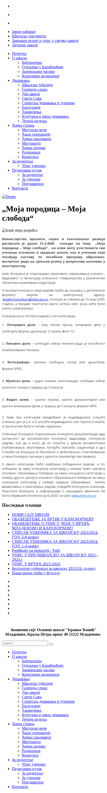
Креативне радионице (40, 76)
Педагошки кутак (27, 170)
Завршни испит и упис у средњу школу (45, 40)
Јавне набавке (24, 31)
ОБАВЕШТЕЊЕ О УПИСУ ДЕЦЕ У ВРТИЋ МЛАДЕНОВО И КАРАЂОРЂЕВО (50, 525)
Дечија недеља (34, 121)
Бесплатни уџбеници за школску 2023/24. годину (54, 568)
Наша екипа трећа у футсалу (36, 573)
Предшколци (33, 184)
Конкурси (30, 157)
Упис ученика (34, 166)
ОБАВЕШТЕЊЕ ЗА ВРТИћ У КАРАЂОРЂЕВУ (53, 519)
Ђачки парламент (37, 139)
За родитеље (22, 161)
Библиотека (32, 62)
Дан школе (31, 94)
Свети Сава (32, 98)
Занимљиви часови (38, 71)
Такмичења (31, 112)
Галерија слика (34, 89)
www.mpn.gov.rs (83, 495)
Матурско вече (34, 130)
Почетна (19, 53)
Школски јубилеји (37, 85)
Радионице (31, 152)
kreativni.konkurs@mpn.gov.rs (25, 299)
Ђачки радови (34, 148)
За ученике (31, 179)
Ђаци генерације (36, 134)
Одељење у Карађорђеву (43, 67)
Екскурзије (31, 107)
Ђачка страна (23, 125)
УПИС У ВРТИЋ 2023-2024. (36, 564)
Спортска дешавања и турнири (48, 103)
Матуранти (31, 143)
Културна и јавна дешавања (45, 116)
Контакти (20, 188)
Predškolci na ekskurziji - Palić (36, 550)
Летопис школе (25, 45)
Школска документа (29, 36)
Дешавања (21, 80)
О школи (19, 58)
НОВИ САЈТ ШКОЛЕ (31, 514)
